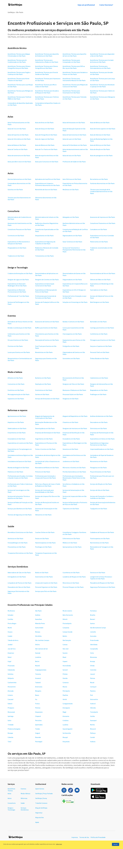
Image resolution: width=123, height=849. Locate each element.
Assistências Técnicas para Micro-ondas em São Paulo (46, 86)
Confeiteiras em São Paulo (98, 334)
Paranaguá (38, 741)
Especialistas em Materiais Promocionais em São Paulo (17, 291)
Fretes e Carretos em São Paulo (45, 449)
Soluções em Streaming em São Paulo (75, 302)
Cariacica (66, 682)
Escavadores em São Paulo (71, 439)
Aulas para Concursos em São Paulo (46, 162)
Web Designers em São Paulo (99, 302)
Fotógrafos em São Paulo (71, 346)
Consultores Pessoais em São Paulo (19, 229)
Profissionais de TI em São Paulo (18, 296)
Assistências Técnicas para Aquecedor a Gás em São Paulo (102, 55)
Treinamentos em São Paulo (44, 256)
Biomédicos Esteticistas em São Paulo (20, 532)
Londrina (38, 657)
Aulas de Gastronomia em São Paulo (74, 135)
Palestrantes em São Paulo (99, 242)
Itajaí (9, 661)
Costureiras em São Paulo (16, 384)
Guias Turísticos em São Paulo (72, 242)
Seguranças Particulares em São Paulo (102, 587)
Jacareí (92, 674)
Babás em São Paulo (41, 572)
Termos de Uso (84, 837)
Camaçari (93, 687)
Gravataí (38, 678)
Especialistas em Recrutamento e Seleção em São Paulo (19, 243)
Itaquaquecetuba (40, 670)
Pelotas (37, 708)
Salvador (10, 615)
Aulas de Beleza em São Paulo (99, 122)
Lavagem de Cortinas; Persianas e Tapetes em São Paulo (101, 578)
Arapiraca (11, 653)
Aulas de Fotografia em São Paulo (46, 135)
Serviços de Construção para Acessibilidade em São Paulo (44, 491)
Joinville (93, 632)
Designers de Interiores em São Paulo (75, 428)
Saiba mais (59, 844)
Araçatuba (66, 741)
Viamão (65, 678)
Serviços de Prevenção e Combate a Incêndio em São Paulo (101, 497)
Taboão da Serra (13, 640)
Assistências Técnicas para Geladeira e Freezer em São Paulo (75, 73)
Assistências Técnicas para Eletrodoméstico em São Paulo (100, 67)
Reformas (24, 798)
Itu (36, 699)
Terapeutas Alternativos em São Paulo (20, 553)
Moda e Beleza (25, 793)
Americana (38, 687)
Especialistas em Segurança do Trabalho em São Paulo (45, 243)
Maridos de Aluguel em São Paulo (18, 468)
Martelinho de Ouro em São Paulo (46, 189)
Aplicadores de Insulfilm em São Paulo (47, 179)
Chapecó (38, 716)
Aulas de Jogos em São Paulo (44, 139)
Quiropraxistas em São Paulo (72, 547)
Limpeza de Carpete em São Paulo (46, 583)
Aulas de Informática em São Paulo (19, 139)
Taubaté (38, 682)
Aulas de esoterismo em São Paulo (19, 155)
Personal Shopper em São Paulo (73, 587)
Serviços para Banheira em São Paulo (20, 509)
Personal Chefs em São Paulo (99, 352)
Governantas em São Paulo (44, 577)
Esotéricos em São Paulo (16, 390)
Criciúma (65, 720)
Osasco (10, 632)
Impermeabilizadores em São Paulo (101, 449)
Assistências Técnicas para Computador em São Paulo (71, 61)
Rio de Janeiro (67, 611)
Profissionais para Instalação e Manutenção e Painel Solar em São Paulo (74, 478)
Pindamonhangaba (14, 729)
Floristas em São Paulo (15, 346)
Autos (10, 798)
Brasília (92, 615)
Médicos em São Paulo (70, 543)
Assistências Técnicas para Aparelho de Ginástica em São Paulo (47, 55)
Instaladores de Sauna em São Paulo (19, 461)
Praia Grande (94, 640)
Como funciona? (106, 5)
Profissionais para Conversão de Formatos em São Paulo (45, 297)
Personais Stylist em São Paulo (73, 394)
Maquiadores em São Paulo (99, 390)
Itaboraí (93, 704)
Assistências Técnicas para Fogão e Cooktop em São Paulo (19, 73)
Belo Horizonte (68, 615)
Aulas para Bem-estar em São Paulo (19, 162)
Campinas (66, 628)
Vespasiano (39, 712)
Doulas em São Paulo (42, 538)
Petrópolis (66, 691)
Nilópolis (11, 678)
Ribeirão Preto (40, 623)
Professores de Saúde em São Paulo (74, 162)
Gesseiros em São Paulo (70, 449)
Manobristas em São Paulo (44, 352)
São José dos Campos (42, 640)
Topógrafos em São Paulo (98, 509)
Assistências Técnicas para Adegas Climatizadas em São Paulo (19, 55)
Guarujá (37, 653)
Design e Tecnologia (11, 809)
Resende (38, 737)
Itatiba (92, 716)
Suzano (65, 653)
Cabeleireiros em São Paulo (99, 378)
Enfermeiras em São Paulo (71, 538)
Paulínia (65, 695)
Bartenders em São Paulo (98, 322)
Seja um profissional (86, 5)
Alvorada (10, 691)
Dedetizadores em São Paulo (17, 428)
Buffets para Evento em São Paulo (46, 328)
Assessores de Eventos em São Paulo (47, 322)
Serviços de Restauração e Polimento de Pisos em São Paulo (75, 503)
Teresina (38, 674)
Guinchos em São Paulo (15, 189)
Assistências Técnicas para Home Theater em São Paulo (18, 79)
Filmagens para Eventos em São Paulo (102, 340)
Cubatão (10, 737)
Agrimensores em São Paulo (17, 416)
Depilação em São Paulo (43, 384)
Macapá (65, 737)
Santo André (39, 628)
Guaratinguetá (67, 729)
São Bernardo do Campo (98, 628)
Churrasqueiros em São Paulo (72, 334)
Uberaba (93, 708)
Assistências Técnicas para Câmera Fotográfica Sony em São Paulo (19, 67)
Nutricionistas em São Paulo (99, 543)
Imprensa (74, 837)
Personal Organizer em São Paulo (46, 587)
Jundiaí (10, 644)
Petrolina (38, 720)
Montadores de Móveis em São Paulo (47, 468)
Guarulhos (38, 619)
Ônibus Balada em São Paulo (99, 358)
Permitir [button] (116, 844)
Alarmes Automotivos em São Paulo (19, 179)
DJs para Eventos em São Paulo (18, 340)
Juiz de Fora (11, 649)
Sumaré (65, 670)
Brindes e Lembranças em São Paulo (19, 328)
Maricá (65, 687)
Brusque (10, 733)
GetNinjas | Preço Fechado (44, 793)
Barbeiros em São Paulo (43, 378)
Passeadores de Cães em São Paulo (19, 587)
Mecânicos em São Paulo (71, 189)
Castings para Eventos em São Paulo (102, 328)
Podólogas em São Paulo (98, 394)
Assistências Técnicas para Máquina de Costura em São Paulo (75, 86)
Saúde (23, 803)
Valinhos (10, 674)
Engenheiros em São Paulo (44, 439)
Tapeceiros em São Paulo (71, 509)
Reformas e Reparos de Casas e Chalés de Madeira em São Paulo (47, 485)
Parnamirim (12, 687)
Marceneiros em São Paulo (98, 461)
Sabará (10, 704)
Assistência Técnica (11, 790)
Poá (91, 695)
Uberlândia (93, 644)
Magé (64, 712)
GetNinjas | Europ (41, 798)
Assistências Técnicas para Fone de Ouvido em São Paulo (46, 73)
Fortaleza (93, 611)
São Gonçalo (67, 640)
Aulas (9, 793)
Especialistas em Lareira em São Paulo (20, 443)
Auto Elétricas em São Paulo (72, 179)
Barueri (92, 619)
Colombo (93, 670)
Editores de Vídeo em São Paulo (100, 280)
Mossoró (93, 729)
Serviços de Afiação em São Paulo (101, 484)
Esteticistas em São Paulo (43, 390)
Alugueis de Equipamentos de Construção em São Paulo (44, 417)
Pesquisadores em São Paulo (17, 248)
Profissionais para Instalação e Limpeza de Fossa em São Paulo (45, 477)
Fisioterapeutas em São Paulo (100, 538)
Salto (9, 720)
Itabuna (92, 741)
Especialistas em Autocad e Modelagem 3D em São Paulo (17, 285)
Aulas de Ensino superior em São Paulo (102, 129)
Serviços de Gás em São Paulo (99, 490)
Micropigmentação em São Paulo (18, 394)
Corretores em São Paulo (16, 236)
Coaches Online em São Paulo (44, 532)
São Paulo (19, 12)
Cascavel (10, 699)
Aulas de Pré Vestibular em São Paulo (75, 145)
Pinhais (65, 674)
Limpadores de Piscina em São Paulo (19, 583)
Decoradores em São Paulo (99, 422)
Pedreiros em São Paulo (15, 472)
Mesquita (38, 691)
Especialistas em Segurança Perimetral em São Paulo (99, 444)
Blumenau (93, 657)
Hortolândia (67, 666)
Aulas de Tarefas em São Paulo (17, 149)
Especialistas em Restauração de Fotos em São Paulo (46, 291)
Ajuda (37, 822)
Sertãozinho (67, 733)
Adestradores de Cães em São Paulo (19, 572)
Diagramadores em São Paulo (72, 280)
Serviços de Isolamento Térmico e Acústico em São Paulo (19, 497)
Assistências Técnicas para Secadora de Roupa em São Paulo (47, 92)
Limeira (10, 695)
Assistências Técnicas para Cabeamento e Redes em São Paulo (46, 61)
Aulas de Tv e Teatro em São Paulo (46, 149)
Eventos (23, 789)
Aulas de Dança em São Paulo (44, 129)
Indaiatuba (11, 670)
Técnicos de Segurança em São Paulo (20, 515)
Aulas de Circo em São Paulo (17, 129)
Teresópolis (94, 712)
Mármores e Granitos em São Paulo (74, 468)
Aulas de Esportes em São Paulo (18, 135)
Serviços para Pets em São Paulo (45, 591)
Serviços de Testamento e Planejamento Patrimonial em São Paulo (74, 250)
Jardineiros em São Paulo (71, 461)
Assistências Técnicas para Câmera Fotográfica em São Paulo (46, 67)
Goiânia (37, 615)
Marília (92, 725)
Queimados (39, 725)
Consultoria (11, 803)
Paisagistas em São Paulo (98, 468)
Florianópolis (67, 623)
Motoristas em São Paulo (71, 583)
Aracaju (92, 661)
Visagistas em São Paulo (70, 399)
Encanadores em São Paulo (16, 439)
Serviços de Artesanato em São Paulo (47, 399)
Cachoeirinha (12, 682)
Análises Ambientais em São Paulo (101, 416)
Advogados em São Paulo (71, 217)
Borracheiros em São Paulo (99, 179)
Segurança (38, 813)
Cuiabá (10, 636)
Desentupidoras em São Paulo (45, 428)
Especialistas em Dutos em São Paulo (102, 439)
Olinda (92, 666)
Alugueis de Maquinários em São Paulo (75, 416)
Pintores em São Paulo (42, 472)
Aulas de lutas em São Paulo (72, 155)
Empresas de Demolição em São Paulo (47, 433)
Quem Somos (39, 789)
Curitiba (10, 619)
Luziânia (65, 725)
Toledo (37, 729)
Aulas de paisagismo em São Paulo (101, 155)
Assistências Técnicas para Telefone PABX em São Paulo (19, 98)
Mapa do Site (39, 817)
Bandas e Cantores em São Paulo (73, 322)
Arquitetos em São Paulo (16, 422)
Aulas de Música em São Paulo (44, 145)
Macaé (92, 682)
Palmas (92, 678)
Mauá (64, 657)
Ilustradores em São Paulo (98, 290)
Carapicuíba (94, 649)
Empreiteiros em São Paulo (17, 433)
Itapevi (65, 661)
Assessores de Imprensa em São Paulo (102, 217)
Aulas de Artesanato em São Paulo (74, 122)
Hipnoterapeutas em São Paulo (45, 543)
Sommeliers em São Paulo (71, 358)
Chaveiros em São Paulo (70, 422)
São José (65, 649)
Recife (10, 628)
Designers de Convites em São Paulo (47, 280)
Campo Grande (67, 632)
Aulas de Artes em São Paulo (44, 122)
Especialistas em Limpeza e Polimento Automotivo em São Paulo (47, 184)
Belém (65, 636)
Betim (37, 661)
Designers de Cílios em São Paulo (73, 384)
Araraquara (66, 708)
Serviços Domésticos (25, 809)
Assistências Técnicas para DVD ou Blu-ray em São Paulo (74, 67)
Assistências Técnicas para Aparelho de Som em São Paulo (74, 55)
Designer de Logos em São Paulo (18, 280)
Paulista (93, 691)
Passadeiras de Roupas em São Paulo (102, 583)
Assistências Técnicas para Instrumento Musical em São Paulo (74, 79)
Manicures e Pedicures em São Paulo (74, 390)
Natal (9, 657)
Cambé (92, 737)
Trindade (10, 725)
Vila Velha (38, 636)
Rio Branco (11, 611)
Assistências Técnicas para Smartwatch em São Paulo (71, 92)
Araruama (66, 716)
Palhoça (93, 733)
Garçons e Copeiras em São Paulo (101, 346)
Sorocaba (93, 636)
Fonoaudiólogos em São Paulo (17, 543)
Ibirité (65, 699)
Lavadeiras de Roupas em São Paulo (74, 577)
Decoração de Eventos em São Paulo (47, 340)
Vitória (37, 644)
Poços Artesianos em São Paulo (100, 472)
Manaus (37, 632)
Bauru (37, 695)
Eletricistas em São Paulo (98, 428)
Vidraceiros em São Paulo (43, 515)
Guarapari (93, 720)
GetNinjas (11, 12)
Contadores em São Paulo (98, 229)
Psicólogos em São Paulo (43, 547)
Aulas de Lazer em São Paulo (72, 139)
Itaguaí (37, 733)
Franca (37, 704)
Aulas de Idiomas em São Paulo (100, 135)
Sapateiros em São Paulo (16, 399)
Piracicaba (11, 666)
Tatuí (9, 741)
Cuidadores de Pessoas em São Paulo (102, 532)
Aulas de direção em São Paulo (100, 149)
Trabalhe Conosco (41, 803)
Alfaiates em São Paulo (15, 378)
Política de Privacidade (98, 837)
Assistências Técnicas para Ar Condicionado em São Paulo (17, 61)
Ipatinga (10, 716)
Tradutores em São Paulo (16, 256)
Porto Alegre (12, 623)
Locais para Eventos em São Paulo (19, 352)
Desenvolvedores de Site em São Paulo (102, 273)
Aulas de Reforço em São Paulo (100, 145)
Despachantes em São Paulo (44, 236)
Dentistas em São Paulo (15, 538)
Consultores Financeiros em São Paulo (102, 223)
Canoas (65, 644)
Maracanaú (11, 712)
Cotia (92, 653)
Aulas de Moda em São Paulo (17, 145)
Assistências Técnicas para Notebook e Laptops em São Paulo (102, 86)
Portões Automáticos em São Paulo (74, 472)
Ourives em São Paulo (42, 394)
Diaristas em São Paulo (97, 572)
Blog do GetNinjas (41, 808)
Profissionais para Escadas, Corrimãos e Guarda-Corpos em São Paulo (20, 477)
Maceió (37, 666)
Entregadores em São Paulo (17, 577)
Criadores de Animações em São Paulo (20, 273)
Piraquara (11, 708)
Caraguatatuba (68, 704)
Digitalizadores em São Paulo (72, 236)
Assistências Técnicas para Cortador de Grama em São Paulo (102, 61)
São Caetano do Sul (41, 649)
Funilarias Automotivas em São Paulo (102, 183)
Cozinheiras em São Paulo (71, 572)
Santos (92, 623)
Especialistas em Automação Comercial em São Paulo (44, 285)
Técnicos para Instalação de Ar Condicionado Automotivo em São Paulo (101, 191)
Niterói (65, 619)
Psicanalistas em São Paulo (17, 547)
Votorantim (94, 699)
